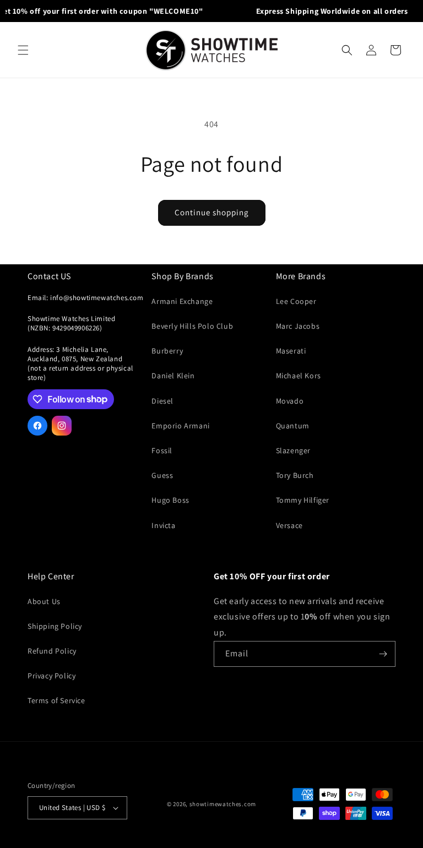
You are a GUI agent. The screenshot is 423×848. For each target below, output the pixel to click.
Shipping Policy (55, 626)
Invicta (163, 525)
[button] (23, 50)
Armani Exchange (182, 301)
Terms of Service (56, 700)
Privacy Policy (51, 676)
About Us (44, 601)
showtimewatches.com (222, 804)
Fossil (161, 450)
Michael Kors (298, 375)
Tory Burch (295, 475)
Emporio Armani (180, 426)
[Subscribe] (383, 654)
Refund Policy (52, 651)
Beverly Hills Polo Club (192, 326)
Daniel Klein (172, 375)
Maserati (291, 351)
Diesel (162, 401)
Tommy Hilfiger (302, 500)
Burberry (167, 351)
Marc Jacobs (298, 326)
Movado (290, 401)
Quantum (293, 426)
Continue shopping (212, 212)
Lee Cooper (296, 301)
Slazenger (293, 450)
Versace (289, 525)
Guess (162, 475)
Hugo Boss (170, 500)
